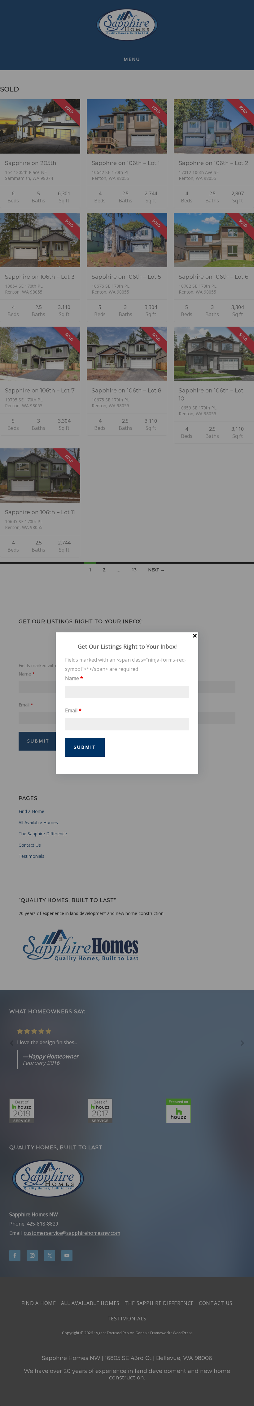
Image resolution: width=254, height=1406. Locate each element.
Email (73, 710)
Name (74, 678)
